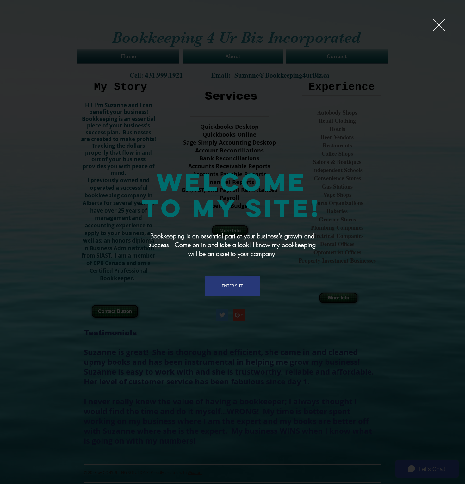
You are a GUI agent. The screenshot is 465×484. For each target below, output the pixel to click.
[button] (439, 25)
